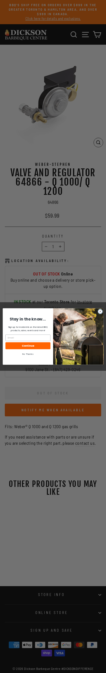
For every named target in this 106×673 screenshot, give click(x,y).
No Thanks (27, 354)
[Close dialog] (100, 311)
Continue (28, 346)
